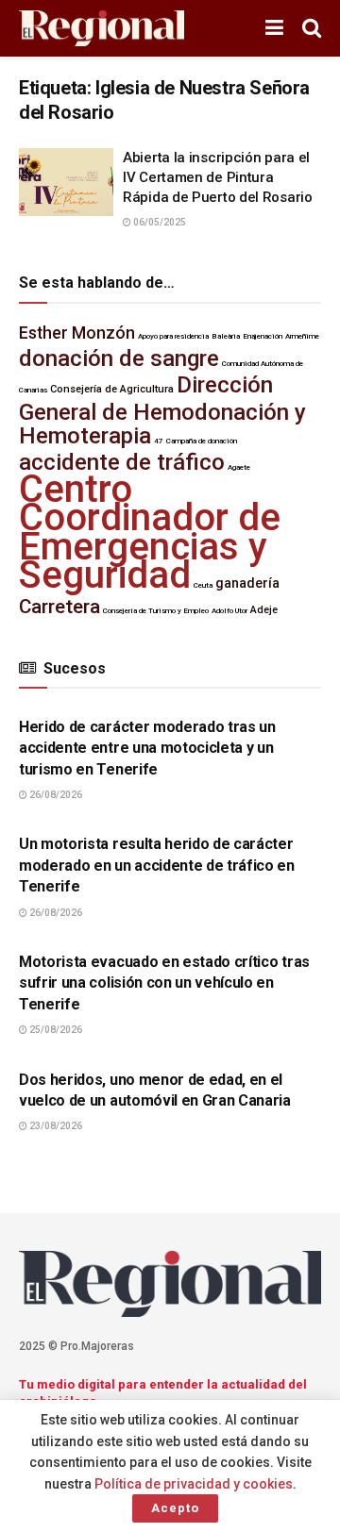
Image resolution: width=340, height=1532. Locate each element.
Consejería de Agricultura (112, 389)
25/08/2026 (54, 1029)
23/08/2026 (54, 1126)
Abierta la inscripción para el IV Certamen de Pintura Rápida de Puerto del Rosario (218, 177)
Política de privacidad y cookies (193, 1483)
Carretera (59, 606)
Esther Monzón (77, 333)
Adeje (264, 610)
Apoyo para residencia (173, 336)
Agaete (239, 467)
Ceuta (203, 585)
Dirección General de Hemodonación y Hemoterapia (162, 410)
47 (158, 441)
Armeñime (302, 336)
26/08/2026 (54, 795)
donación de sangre (119, 358)
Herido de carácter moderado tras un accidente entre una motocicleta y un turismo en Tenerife (147, 748)
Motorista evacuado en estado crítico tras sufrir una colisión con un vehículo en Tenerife (164, 983)
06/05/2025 (158, 222)
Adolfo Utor (229, 611)
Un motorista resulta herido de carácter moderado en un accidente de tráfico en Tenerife (157, 865)
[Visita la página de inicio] (101, 28)
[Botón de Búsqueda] (311, 28)
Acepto (175, 1508)
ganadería (247, 583)
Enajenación (262, 336)
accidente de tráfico (122, 462)
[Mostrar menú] (274, 28)
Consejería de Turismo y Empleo (156, 611)
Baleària (226, 336)
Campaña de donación (201, 441)
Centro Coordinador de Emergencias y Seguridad (149, 532)
